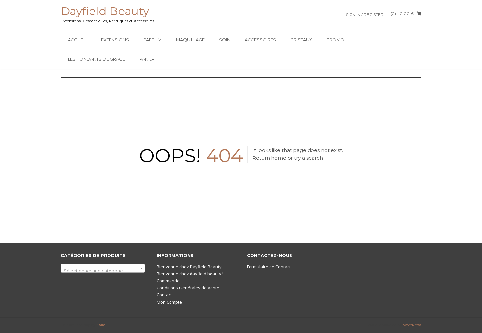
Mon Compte (169, 302)
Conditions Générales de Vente (188, 288)
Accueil (77, 39)
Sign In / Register (365, 14)
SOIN (224, 39)
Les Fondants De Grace (96, 59)
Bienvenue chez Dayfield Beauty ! (190, 266)
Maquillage (190, 39)
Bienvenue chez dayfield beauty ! (190, 274)
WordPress (412, 325)
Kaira (100, 325)
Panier (147, 59)
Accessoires (260, 39)
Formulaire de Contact (269, 266)
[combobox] (103, 268)
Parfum (152, 39)
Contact (164, 295)
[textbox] (103, 270)
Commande (168, 281)
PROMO (335, 39)
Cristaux (301, 39)
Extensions (115, 39)
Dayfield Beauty (105, 11)
